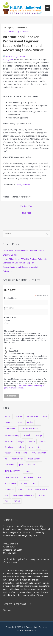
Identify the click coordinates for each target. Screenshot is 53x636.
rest (39, 477)
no (6, 458)
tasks (34, 483)
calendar (8, 422)
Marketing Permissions (14, 331)
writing (17, 501)
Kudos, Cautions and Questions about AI (20, 267)
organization (34, 458)
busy (45, 416)
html (8, 320)
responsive (28, 477)
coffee (30, 422)
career (20, 422)
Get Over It (7, 271)
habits (21, 447)
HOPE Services (9, 31)
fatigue (21, 441)
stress (24, 483)
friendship (9, 447)
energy (39, 435)
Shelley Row (8, 59)
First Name (9, 308)
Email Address (11, 298)
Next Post (26, 213)
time (20, 489)
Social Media (10, 483)
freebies (42, 441)
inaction (8, 453)
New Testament (39, 452)
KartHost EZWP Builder (26, 630)
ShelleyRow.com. (23, 184)
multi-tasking (21, 452)
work (7, 501)
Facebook (9, 441)
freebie (32, 441)
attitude (18, 416)
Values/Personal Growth (23, 495)
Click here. (7, 610)
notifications (17, 458)
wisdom (42, 495)
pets (21, 464)
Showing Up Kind (10, 255)
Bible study (32, 416)
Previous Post (26, 206)
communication (29, 428)
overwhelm (10, 464)
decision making (12, 435)
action (7, 416)
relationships (11, 477)
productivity (12, 470)
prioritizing (32, 464)
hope (31, 447)
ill (38, 447)
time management (37, 489)
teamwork (9, 489)
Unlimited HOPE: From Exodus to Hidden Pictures (24, 250)
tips (6, 495)
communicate (10, 428)
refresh (28, 471)
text (7, 323)
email (27, 435)
